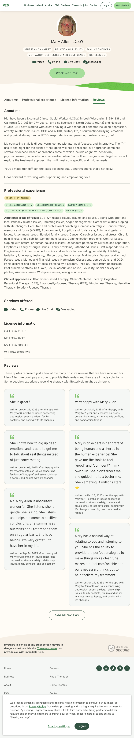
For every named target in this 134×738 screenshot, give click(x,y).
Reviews (99, 100)
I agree (81, 726)
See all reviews (67, 615)
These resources (47, 648)
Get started (122, 5)
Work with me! (67, 73)
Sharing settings (59, 726)
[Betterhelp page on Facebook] (98, 689)
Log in (106, 5)
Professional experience (39, 100)
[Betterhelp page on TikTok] (112, 689)
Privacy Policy (37, 706)
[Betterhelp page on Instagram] (105, 689)
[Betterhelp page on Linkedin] (126, 689)
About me (11, 100)
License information (74, 100)
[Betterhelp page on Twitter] (119, 689)
